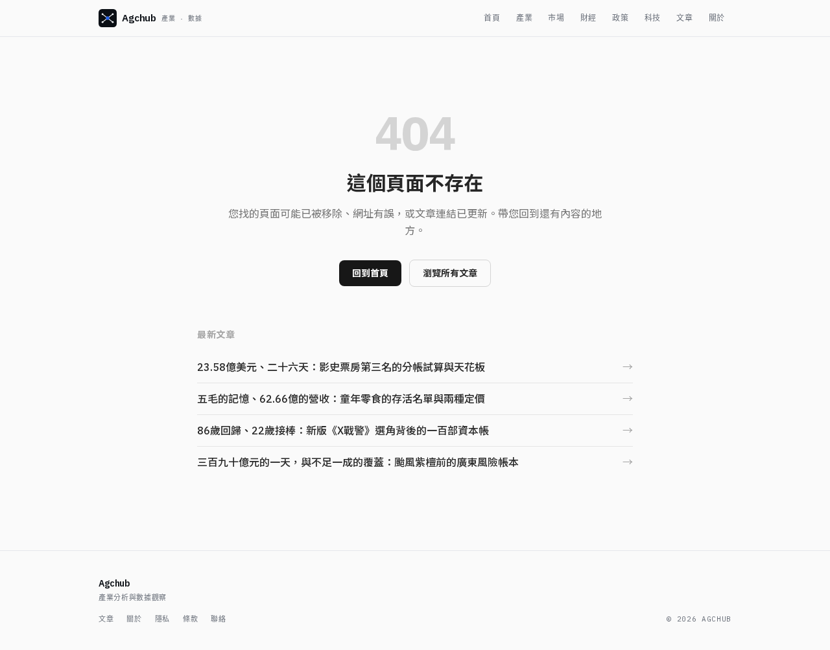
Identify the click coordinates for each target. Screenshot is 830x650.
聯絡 (218, 618)
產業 (524, 18)
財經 (588, 18)
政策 (620, 18)
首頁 (492, 18)
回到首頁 (370, 273)
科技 (653, 18)
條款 (190, 618)
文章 (684, 18)
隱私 (162, 618)
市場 (556, 18)
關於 (717, 18)
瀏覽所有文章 (450, 273)
